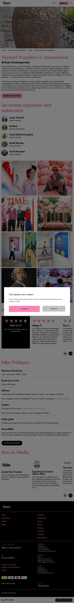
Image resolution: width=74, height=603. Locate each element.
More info (54, 308)
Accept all (24, 309)
